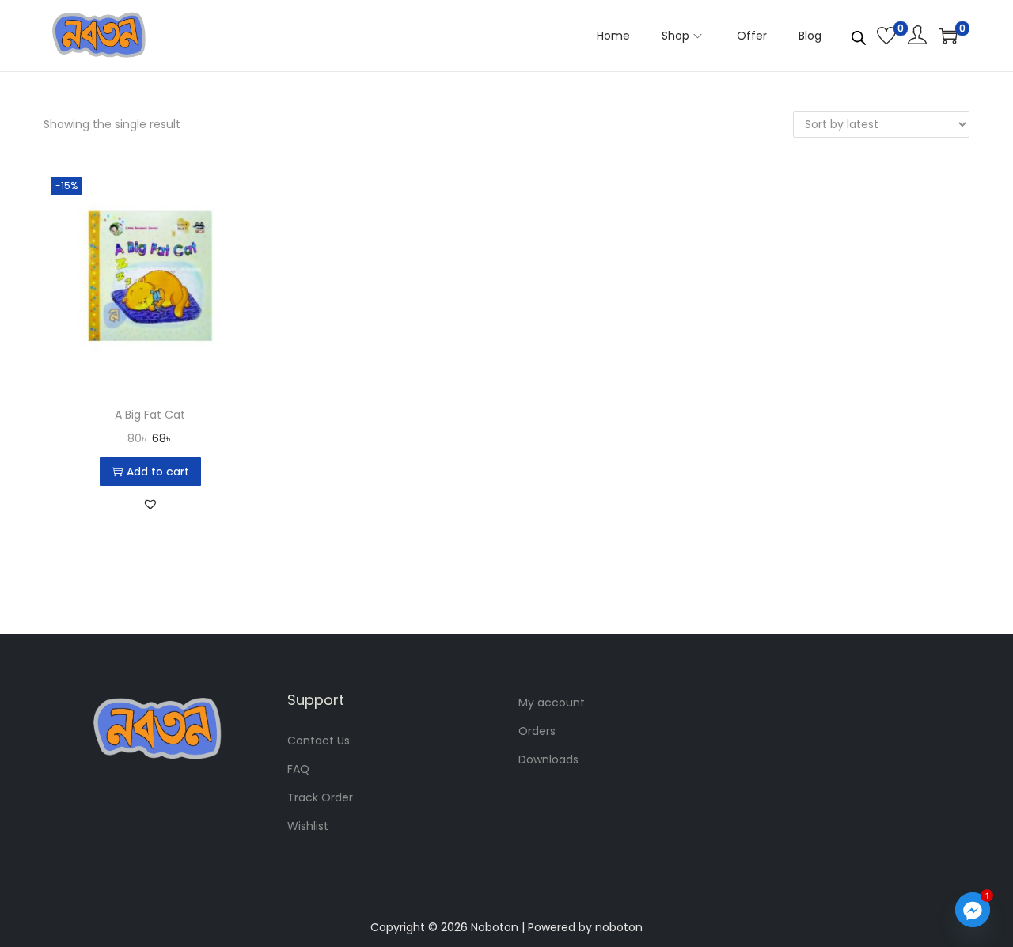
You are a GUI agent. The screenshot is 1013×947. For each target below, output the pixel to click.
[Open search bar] (858, 34)
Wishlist (307, 826)
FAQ (298, 769)
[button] (150, 504)
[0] (886, 35)
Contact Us (318, 740)
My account (551, 702)
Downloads (548, 759)
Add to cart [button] (158, 471)
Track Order (320, 797)
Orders (537, 731)
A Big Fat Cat (150, 414)
